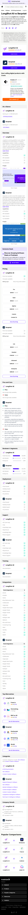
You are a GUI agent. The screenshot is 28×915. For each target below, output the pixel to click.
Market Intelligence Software (10, 787)
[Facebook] (16, 912)
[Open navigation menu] (26, 6)
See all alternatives (14, 721)
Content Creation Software (12, 761)
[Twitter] (6, 28)
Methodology (6, 41)
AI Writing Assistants (7, 116)
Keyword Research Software (10, 782)
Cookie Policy (4, 907)
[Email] (12, 28)
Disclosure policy (21, 40)
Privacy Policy (15, 907)
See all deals (15, 262)
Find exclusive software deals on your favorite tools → (14, 3)
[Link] (16, 28)
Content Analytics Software (10, 789)
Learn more (6, 151)
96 (18, 50)
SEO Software (6, 127)
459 (19, 64)
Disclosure (3, 909)
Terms (9, 907)
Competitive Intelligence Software (11, 794)
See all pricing (14, 322)
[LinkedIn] (9, 28)
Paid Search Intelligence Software (11, 797)
